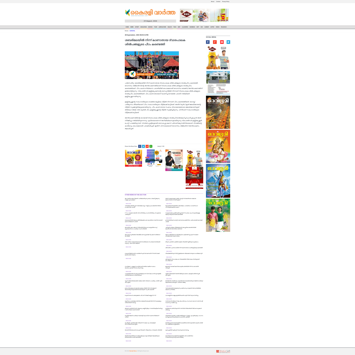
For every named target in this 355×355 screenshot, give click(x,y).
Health (170, 27)
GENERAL (132, 31)
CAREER (206, 27)
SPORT (137, 27)
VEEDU (217, 27)
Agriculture (162, 27)
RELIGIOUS (224, 27)
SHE (202, 27)
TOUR (155, 27)
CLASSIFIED (185, 27)
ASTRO (212, 27)
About (212, 1)
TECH (174, 27)
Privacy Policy (225, 1)
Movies (150, 27)
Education (144, 27)
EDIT (198, 27)
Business (192, 27)
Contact (218, 1)
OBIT (179, 27)
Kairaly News (133, 351)
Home (127, 27)
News (131, 27)
